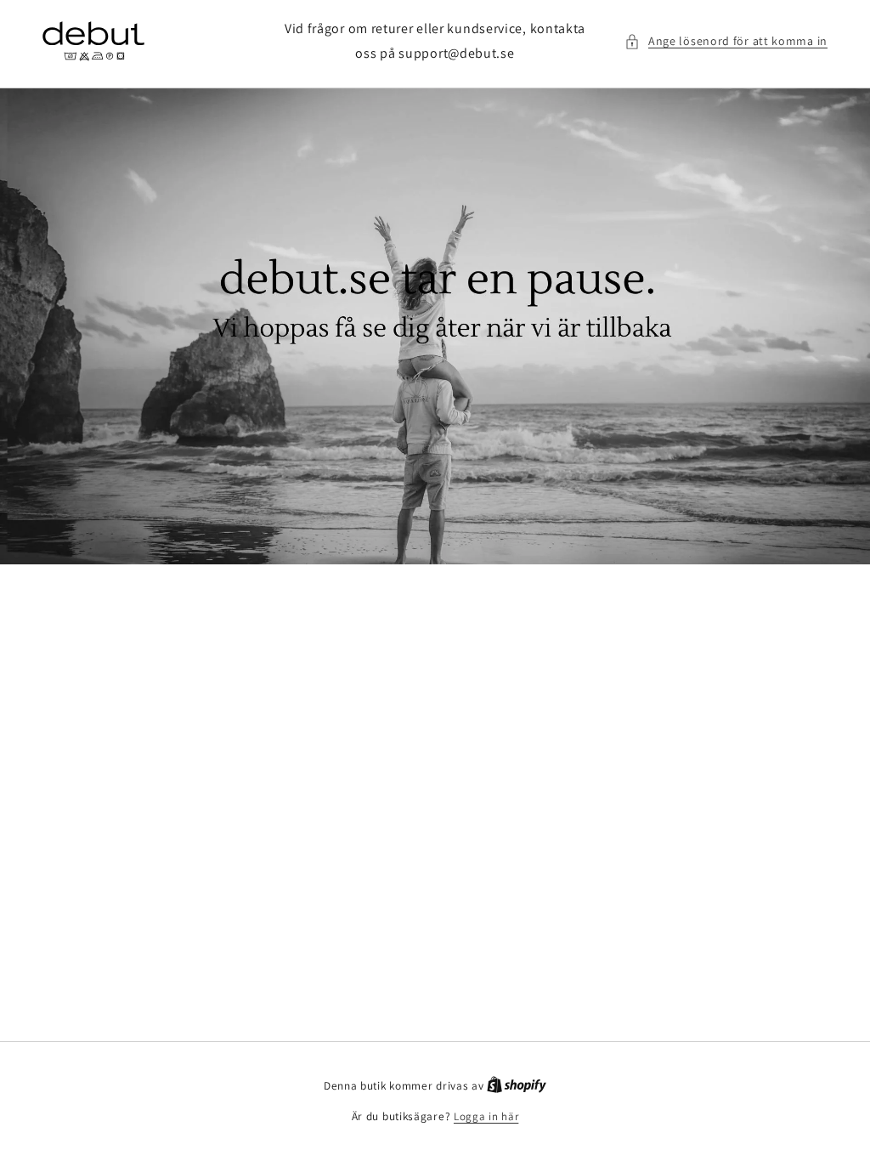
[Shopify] (516, 1086)
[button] (726, 41)
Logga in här (486, 1116)
